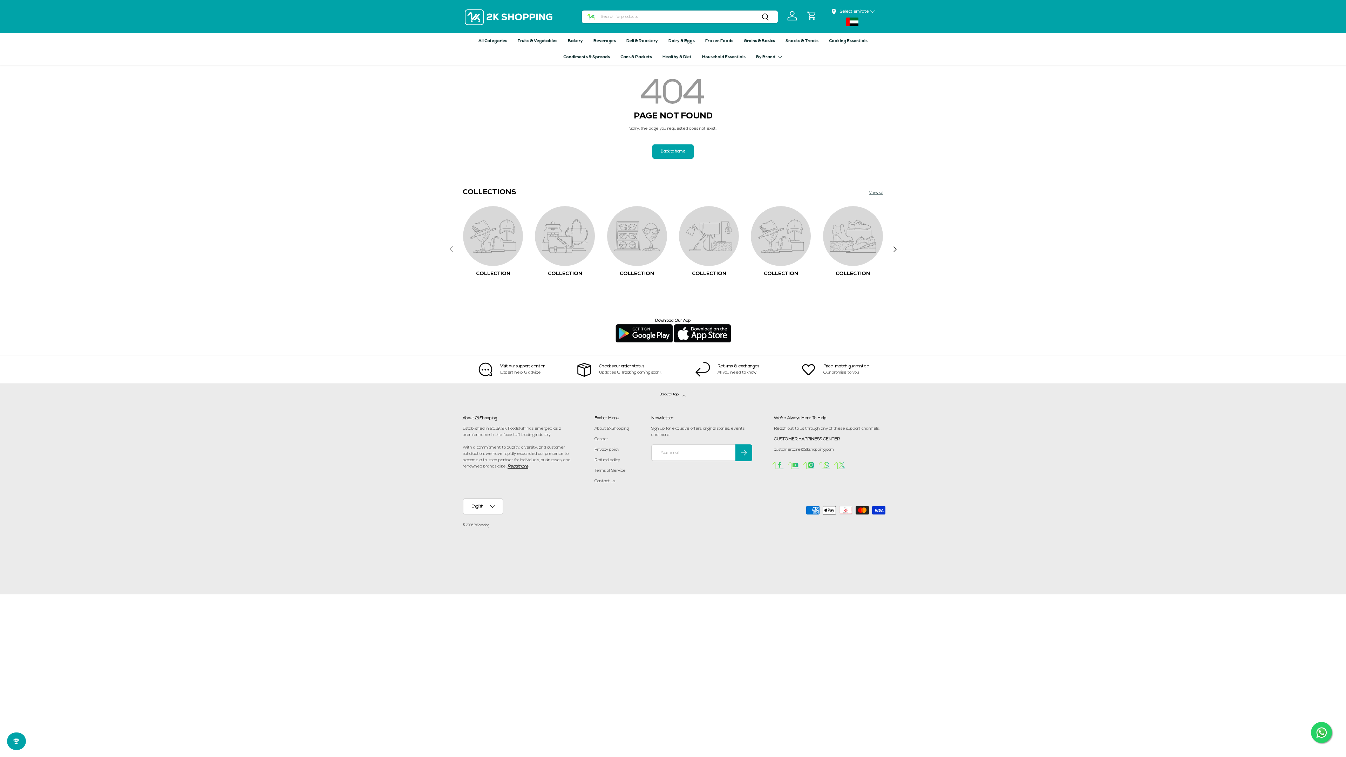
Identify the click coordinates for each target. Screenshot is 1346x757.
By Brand (765, 57)
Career (601, 439)
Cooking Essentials (848, 41)
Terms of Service (610, 471)
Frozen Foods (719, 41)
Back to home (673, 152)
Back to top (670, 394)
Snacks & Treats (802, 41)
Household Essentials (724, 57)
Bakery (575, 41)
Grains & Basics (759, 41)
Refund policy (607, 460)
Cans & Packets (636, 57)
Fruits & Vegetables (537, 41)
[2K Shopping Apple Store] (702, 327)
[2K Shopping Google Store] (644, 327)
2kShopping (481, 525)
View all (876, 193)
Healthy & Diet (677, 57)
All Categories (492, 41)
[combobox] (680, 17)
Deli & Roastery (642, 41)
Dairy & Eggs (681, 41)
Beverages (604, 41)
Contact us (604, 481)
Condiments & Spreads (586, 57)
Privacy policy (606, 450)
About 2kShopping (611, 429)
